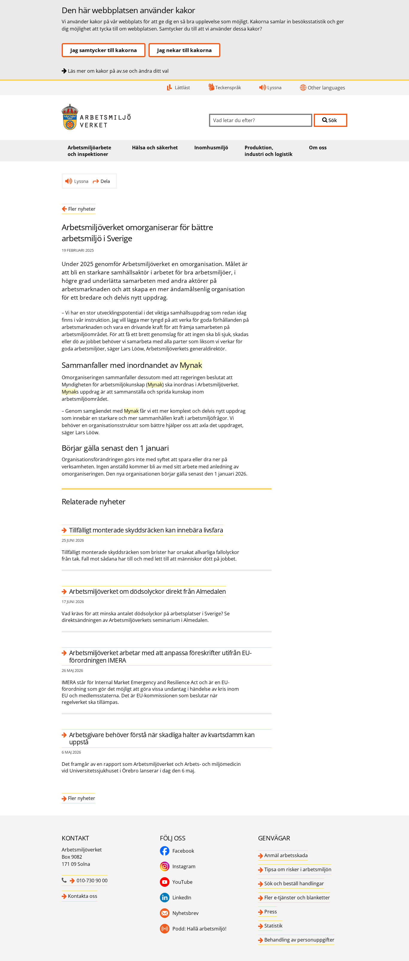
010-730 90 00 (92, 880)
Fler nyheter (82, 209)
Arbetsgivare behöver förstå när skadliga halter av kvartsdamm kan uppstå (162, 738)
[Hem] (131, 117)
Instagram (184, 866)
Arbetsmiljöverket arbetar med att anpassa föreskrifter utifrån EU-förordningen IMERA (160, 656)
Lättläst (182, 87)
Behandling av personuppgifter (299, 939)
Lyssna (274, 87)
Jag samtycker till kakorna (103, 50)
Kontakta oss (82, 896)
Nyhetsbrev (185, 913)
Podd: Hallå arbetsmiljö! (199, 928)
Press (270, 911)
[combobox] (260, 120)
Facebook (183, 851)
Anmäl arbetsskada (286, 855)
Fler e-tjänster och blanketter (297, 897)
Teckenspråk (228, 87)
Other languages (326, 87)
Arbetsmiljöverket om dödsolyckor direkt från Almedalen (147, 591)
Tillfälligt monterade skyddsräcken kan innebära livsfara (146, 530)
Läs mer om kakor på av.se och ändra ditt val (118, 71)
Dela (105, 181)
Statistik (273, 925)
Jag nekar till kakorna (184, 50)
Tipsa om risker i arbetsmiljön (297, 869)
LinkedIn (181, 897)
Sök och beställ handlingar (294, 883)
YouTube (182, 882)
